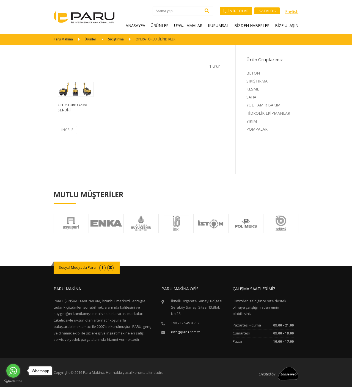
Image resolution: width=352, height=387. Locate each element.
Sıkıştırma (116, 39)
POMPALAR (257, 129)
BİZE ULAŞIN (286, 25)
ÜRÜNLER (160, 25)
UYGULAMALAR (188, 25)
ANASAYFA (135, 25)
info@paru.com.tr (185, 332)
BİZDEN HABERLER (252, 25)
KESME (252, 89)
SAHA (251, 97)
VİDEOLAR (239, 10)
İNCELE (67, 129)
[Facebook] (102, 267)
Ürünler (90, 39)
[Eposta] (110, 267)
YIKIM (251, 121)
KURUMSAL (218, 25)
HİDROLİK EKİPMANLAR (268, 113)
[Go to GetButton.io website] (13, 381)
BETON (253, 73)
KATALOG (267, 10)
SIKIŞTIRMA (257, 81)
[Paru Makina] (84, 16)
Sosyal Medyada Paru (77, 267)
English (291, 11)
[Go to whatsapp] (13, 371)
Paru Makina (63, 39)
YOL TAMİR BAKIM (263, 105)
